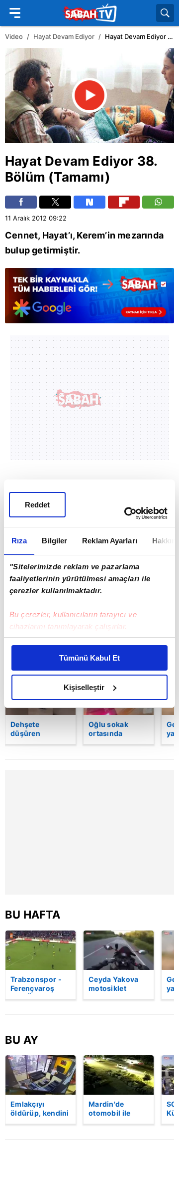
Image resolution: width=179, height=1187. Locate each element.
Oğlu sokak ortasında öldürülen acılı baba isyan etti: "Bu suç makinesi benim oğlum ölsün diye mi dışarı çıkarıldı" (116, 729)
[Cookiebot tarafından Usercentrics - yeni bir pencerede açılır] (126, 513)
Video (14, 36)
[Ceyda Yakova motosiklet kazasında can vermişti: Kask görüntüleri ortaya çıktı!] (119, 950)
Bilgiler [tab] (54, 540)
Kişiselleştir (84, 687)
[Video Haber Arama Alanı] (165, 13)
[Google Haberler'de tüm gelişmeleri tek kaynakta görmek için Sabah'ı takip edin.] (89, 300)
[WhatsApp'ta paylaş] (158, 202)
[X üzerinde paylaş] (55, 202)
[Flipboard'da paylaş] (124, 202)
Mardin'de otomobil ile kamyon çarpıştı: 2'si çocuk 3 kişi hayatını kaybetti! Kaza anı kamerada (118, 1109)
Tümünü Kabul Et (89, 658)
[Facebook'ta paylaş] (21, 202)
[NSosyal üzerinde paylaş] (89, 202)
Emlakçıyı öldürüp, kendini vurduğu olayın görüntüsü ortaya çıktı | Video (39, 1109)
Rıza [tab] (19, 540)
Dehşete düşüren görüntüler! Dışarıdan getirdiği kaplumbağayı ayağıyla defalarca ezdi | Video (37, 729)
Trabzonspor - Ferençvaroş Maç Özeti (36, 984)
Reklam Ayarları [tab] (109, 540)
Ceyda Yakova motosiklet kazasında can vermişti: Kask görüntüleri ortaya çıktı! (114, 984)
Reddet (37, 504)
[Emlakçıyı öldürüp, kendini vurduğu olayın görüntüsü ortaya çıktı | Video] (40, 1075)
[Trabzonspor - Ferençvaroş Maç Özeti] (40, 950)
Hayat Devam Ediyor (63, 36)
